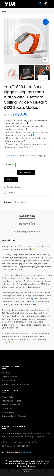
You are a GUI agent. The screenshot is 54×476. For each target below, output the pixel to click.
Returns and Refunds (11, 401)
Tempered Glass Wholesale (14, 416)
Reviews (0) (27, 224)
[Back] (4, 11)
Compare (11, 192)
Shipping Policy (8, 412)
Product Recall (8, 380)
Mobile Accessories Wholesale (15, 384)
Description (27, 216)
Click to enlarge (45, 59)
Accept (27, 472)
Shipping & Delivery (27, 231)
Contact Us (7, 408)
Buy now (11, 179)
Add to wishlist (14, 187)
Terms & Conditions (11, 404)
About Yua (7, 373)
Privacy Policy (8, 397)
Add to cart (26, 172)
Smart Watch (21, 202)
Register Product (9, 376)
